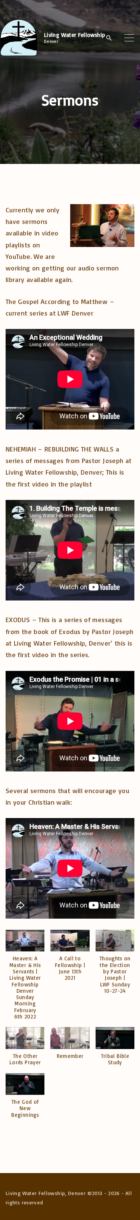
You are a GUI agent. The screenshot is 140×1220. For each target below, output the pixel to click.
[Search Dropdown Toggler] (109, 38)
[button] (25, 978)
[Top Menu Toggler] (129, 37)
